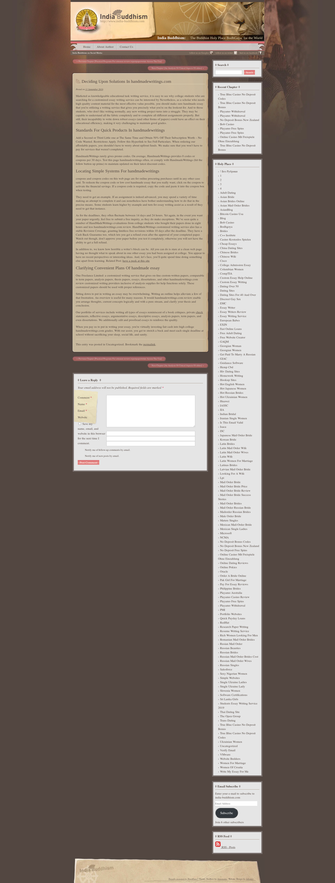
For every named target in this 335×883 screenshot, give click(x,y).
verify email (227, 750)
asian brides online (232, 201)
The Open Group (230, 716)
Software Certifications (233, 695)
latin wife (226, 456)
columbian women (231, 269)
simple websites (230, 678)
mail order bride (230, 482)
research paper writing (234, 627)
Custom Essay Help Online (236, 278)
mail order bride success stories (234, 497)
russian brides (229, 652)
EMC (223, 303)
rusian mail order (231, 644)
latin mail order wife (233, 448)
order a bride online (233, 576)
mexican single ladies (233, 529)
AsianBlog (226, 209)
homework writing (231, 375)
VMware (225, 754)
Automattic (222, 878)
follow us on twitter (224, 52)
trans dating (228, 720)
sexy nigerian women (233, 673)
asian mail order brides (235, 205)
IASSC (224, 405)
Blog (223, 218)
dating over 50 (229, 286)
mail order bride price (233, 486)
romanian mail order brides (237, 639)
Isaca (223, 427)
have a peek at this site (136, 261)
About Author (105, 47)
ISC (222, 431)
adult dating (228, 192)
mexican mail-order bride (236, 524)
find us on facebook (248, 52)
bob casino (227, 124)
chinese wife (228, 256)
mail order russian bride (235, 507)
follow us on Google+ (199, 52)
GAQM (224, 341)
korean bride (228, 439)
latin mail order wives (234, 452)
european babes (230, 320)
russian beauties (230, 648)
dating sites (227, 290)
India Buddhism (170, 38)
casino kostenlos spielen (235, 239)
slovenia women (230, 690)
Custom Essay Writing (233, 282)
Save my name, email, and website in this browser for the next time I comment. (91, 433)
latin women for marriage (236, 461)
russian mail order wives (236, 661)
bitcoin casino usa (231, 214)
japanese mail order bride (236, 435)
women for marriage (233, 763)
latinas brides (228, 465)
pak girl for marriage (233, 580)
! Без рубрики (228, 171)
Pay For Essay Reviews (234, 584)
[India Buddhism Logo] (111, 11)
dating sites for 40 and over (238, 295)
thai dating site (230, 712)
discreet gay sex (230, 299)
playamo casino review (235, 597)
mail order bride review (235, 490)
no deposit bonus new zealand (239, 120)
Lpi (222, 478)
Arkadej (249, 878)
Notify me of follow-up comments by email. (107, 450)
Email (82, 410)
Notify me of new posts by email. (102, 456)
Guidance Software (231, 363)
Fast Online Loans (231, 329)
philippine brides (230, 588)
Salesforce (226, 669)
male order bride (230, 516)
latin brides (227, 444)
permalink (149, 344)
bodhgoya (226, 226)
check (199, 312)
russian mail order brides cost (239, 656)
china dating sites (231, 248)
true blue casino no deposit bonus (237, 105)
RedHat (224, 622)
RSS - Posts (228, 847)
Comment (85, 397)
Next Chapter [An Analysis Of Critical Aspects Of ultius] (177, 68)
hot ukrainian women (233, 397)
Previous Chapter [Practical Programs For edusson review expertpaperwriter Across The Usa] (120, 61)
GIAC (223, 358)
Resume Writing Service (234, 631)
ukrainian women (231, 742)
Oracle (224, 571)
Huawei (224, 401)
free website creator (232, 337)
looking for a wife (232, 473)
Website (82, 417)
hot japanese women (233, 388)
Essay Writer (227, 307)
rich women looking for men (239, 635)
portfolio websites (231, 614)
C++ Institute (228, 235)
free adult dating (231, 333)
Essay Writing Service (233, 316)
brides (224, 231)
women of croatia (231, 767)
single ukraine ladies (233, 682)
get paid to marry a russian (238, 354)
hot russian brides (231, 392)
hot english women (232, 384)
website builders (230, 759)
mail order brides (231, 503)
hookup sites (228, 380)
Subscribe (226, 813)
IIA (222, 410)
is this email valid (231, 422)
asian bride (227, 197)
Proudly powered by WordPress (183, 878)
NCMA (224, 537)
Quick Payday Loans (232, 618)
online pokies (228, 567)
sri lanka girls (229, 699)
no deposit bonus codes (235, 541)
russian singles (229, 665)
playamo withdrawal (232, 111)
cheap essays (228, 244)
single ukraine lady (232, 686)
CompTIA (226, 273)
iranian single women (233, 418)
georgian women (230, 350)
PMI (222, 610)
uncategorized (229, 746)
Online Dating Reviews (234, 563)
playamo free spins (232, 128)
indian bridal (228, 414)
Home (87, 47)
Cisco (223, 261)
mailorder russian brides (235, 512)
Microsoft (226, 533)
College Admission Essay (235, 265)
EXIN (223, 324)
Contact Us (126, 47)
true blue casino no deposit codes (237, 96)
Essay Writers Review (233, 312)
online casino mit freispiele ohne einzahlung (236, 139)
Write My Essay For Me (234, 771)
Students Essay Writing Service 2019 (237, 705)
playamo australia (231, 593)
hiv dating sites (230, 371)
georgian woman (230, 346)
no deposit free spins (233, 550)
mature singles (229, 520)
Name (82, 404)
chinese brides (229, 252)
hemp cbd (226, 367)
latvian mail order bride (235, 469)
